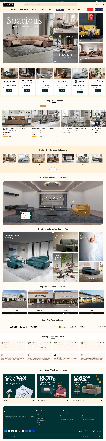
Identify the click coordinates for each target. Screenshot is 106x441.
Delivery (18, 436)
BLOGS (38, 414)
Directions (15, 313)
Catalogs (38, 416)
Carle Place (40, 310)
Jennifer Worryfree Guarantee (42, 420)
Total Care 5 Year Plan (40, 418)
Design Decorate (78, 400)
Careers (38, 424)
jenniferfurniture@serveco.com (88, 419)
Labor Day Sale (100, 9)
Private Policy (39, 426)
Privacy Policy (6, 436)
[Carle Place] (40, 299)
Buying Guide (42, 400)
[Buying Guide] (53, 386)
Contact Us (39, 428)
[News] (19, 386)
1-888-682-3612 (86, 414)
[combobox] (50, 4)
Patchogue (91, 310)
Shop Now (43, 1)
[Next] (56, 141)
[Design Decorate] (87, 386)
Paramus (65, 310)
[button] (5, 136)
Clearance (91, 9)
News (5, 400)
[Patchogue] (91, 299)
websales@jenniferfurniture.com (67, 419)
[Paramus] (65, 299)
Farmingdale (14, 310)
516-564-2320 (100, 1)
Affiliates (38, 422)
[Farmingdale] (14, 299)
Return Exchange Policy (12, 436)
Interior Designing (40, 412)
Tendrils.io (100, 436)
